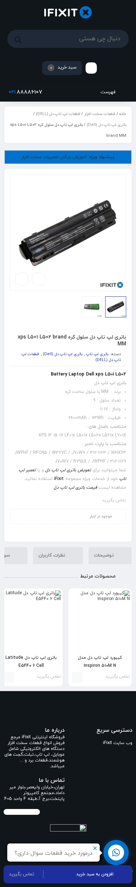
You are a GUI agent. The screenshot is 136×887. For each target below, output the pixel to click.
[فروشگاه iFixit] (68, 12)
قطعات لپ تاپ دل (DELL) (58, 114)
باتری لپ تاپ (97, 354)
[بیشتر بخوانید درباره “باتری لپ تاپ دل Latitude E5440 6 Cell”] (8, 677)
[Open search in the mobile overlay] (68, 39)
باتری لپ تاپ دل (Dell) (106, 125)
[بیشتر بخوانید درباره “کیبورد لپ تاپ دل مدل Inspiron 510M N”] (77, 677)
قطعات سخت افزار (99, 114)
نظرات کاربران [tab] (52, 555)
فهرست (108, 92)
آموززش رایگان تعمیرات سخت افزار (68, 157)
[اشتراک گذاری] (38, 279)
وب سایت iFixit (117, 743)
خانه (122, 114)
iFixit (59, 479)
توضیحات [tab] (104, 555)
